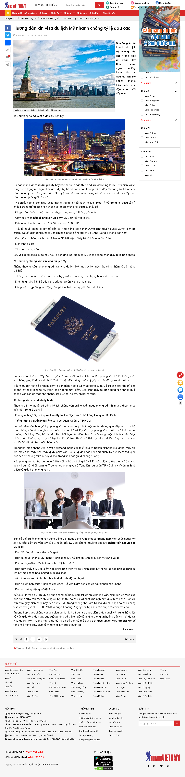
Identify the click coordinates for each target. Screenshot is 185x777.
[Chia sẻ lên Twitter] (8, 35)
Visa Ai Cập (32, 691)
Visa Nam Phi (11, 695)
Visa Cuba (76, 674)
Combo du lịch (141, 3)
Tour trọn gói (116, 3)
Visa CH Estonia (56, 696)
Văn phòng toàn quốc (89, 739)
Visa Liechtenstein (102, 683)
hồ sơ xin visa (36, 648)
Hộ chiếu (31, 687)
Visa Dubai (76, 678)
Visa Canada (11, 691)
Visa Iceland (99, 670)
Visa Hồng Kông (79, 687)
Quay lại (130, 639)
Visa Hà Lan (77, 683)
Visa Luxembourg (102, 691)
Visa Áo (53, 670)
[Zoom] (64, 73)
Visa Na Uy (121, 678)
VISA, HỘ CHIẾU (46, 5)
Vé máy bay (114, 722)
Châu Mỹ (68, 13)
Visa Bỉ (52, 683)
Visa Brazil (54, 691)
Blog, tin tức (165, 3)
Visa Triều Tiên (145, 696)
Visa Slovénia (144, 674)
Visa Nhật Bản (33, 674)
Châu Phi (93, 13)
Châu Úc (81, 13)
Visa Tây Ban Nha (146, 678)
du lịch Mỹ (26, 648)
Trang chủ (9, 18)
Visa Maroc (121, 670)
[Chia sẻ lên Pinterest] (45, 639)
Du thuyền (114, 7)
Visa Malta (99, 696)
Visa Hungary (77, 691)
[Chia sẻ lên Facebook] (8, 28)
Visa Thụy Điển (145, 691)
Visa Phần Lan (122, 691)
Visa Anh (9, 678)
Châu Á (43, 13)
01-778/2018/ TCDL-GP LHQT (61, 739)
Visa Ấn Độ (32, 696)
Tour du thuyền (116, 731)
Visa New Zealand (124, 683)
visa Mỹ (59, 648)
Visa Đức (164, 674)
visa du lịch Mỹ (49, 648)
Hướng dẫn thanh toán (90, 722)
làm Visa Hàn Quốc (36, 678)
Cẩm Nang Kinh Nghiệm (26, 18)
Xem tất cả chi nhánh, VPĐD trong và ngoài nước (31, 735)
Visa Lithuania (100, 687)
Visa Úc (8, 686)
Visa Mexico (121, 674)
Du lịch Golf (114, 735)
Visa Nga (120, 687)
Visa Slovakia (144, 670)
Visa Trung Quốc (35, 670)
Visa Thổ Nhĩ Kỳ (145, 683)
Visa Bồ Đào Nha (57, 687)
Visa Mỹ (8, 682)
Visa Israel (98, 674)
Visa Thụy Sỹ (144, 687)
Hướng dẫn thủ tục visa (23, 13)
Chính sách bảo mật (88, 731)
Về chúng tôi (85, 713)
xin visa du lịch (69, 648)
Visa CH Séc (77, 670)
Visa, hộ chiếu (141, 7)
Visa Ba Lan (55, 674)
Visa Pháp (121, 696)
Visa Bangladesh (57, 678)
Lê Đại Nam (35, 713)
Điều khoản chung (87, 726)
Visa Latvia (99, 678)
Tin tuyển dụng (86, 735)
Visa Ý (163, 670)
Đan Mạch (165, 678)
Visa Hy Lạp (77, 696)
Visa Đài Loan (33, 683)
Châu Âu (55, 13)
